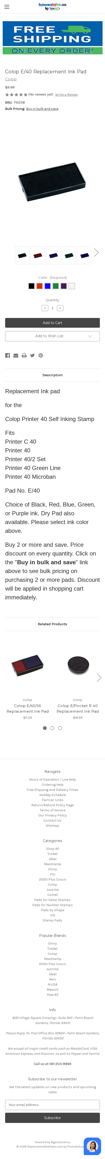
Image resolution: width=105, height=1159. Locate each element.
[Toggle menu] (6, 6)
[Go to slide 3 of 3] (6, 677)
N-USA (52, 984)
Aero (52, 979)
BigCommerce (60, 1142)
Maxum (52, 989)
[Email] (15, 355)
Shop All (52, 849)
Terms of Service (52, 810)
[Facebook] (7, 355)
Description (52, 375)
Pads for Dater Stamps (52, 900)
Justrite (52, 890)
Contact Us (52, 820)
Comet (52, 895)
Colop (52, 884)
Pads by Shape (52, 910)
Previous (9, 252)
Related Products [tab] (52, 624)
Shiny (52, 869)
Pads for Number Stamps (52, 905)
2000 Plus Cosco (52, 879)
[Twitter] (32, 355)
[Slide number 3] (60, 728)
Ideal (52, 859)
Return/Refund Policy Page (52, 805)
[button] (53, 37)
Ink (52, 915)
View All (52, 995)
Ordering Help (52, 785)
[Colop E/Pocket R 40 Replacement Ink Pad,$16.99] (77, 665)
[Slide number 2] (52, 728)
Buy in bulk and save (42, 109)
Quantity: (52, 300)
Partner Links (52, 800)
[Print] (24, 355)
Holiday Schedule (52, 795)
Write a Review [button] (66, 95)
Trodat (52, 854)
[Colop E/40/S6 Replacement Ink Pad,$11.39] (27, 665)
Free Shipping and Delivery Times (52, 790)
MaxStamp (52, 864)
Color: (52, 277)
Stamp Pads (52, 920)
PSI (52, 874)
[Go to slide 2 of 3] (99, 677)
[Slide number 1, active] (45, 728)
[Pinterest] (40, 355)
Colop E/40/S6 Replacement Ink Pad (28, 708)
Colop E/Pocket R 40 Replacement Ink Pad (78, 708)
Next (96, 252)
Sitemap (52, 826)
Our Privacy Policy (52, 815)
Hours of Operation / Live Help (52, 779)
